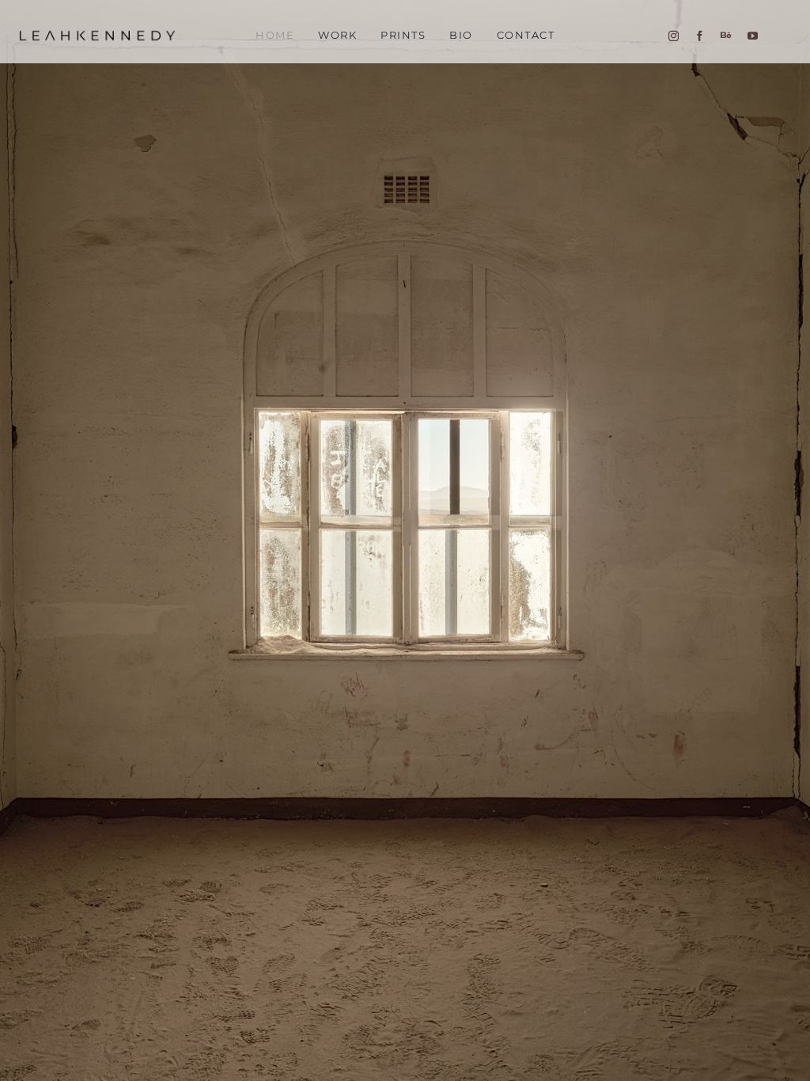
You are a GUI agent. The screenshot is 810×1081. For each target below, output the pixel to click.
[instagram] (673, 36)
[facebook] (700, 36)
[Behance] (726, 35)
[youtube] (753, 36)
